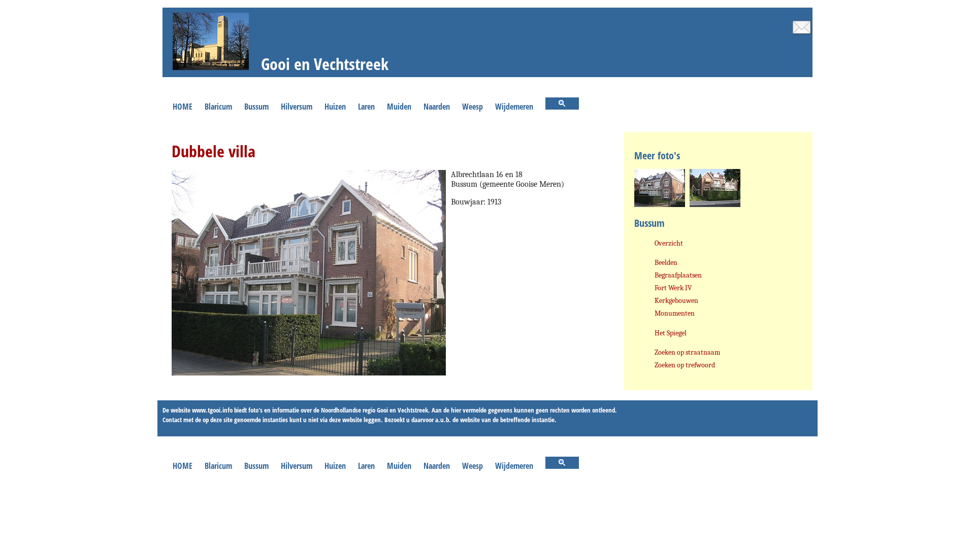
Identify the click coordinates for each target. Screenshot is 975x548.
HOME (182, 106)
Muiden (399, 106)
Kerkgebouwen (676, 300)
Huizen (335, 106)
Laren (366, 106)
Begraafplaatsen (678, 275)
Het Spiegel (671, 333)
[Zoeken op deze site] (562, 104)
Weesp (472, 106)
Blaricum (218, 106)
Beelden (666, 262)
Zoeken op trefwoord (685, 365)
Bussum (256, 106)
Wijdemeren (514, 106)
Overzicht (669, 243)
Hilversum (296, 106)
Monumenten (675, 313)
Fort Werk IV (673, 288)
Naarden (437, 106)
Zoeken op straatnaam (687, 352)
